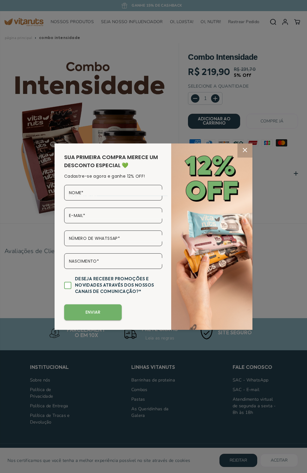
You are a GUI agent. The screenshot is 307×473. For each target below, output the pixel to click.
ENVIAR (92, 312)
